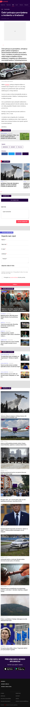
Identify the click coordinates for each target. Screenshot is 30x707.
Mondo (3, 681)
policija (20, 147)
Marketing (18, 693)
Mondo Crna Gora (6, 686)
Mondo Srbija (5, 684)
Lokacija (4, 253)
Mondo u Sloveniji (8, 352)
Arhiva (17, 698)
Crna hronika (6, 9)
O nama (2, 693)
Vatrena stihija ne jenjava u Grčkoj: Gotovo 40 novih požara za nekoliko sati (10, 185)
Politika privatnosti (5, 701)
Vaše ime (4, 244)
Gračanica (5, 147)
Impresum (3, 696)
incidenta (7, 84)
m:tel (5, 705)
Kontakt (18, 696)
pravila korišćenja (14, 277)
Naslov (3, 239)
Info (2, 9)
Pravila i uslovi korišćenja (22, 701)
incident (13, 147)
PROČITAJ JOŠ (6, 388)
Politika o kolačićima (6, 698)
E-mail (3, 249)
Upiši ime (3, 207)
